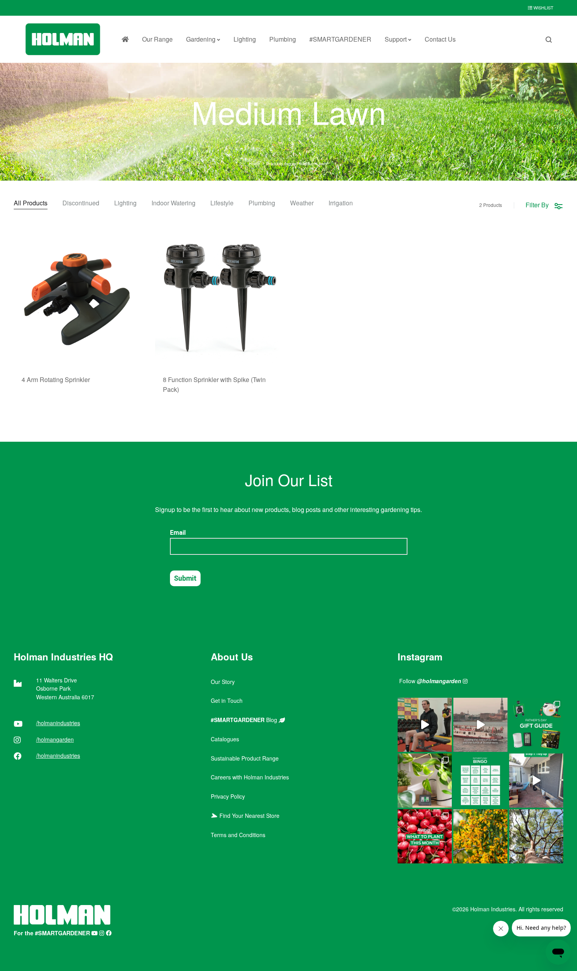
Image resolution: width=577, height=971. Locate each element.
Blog (245, 720)
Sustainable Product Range (245, 758)
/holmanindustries (58, 723)
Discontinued (80, 203)
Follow (430, 681)
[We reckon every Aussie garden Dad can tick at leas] (480, 780)
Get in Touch (227, 700)
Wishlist (542, 7)
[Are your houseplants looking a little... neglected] (425, 780)
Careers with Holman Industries (250, 777)
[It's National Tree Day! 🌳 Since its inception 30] (536, 836)
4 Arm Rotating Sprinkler (56, 379)
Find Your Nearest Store (247, 815)
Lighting (245, 39)
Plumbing (282, 39)
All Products (30, 203)
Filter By (537, 204)
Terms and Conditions (238, 835)
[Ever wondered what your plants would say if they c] (480, 725)
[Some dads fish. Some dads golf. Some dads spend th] (536, 725)
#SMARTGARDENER (340, 39)
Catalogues (225, 739)
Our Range (157, 39)
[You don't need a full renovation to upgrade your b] (536, 780)
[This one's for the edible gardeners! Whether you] (425, 836)
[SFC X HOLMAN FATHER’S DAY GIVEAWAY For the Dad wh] (425, 725)
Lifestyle (222, 203)
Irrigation (341, 203)
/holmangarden (55, 739)
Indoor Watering (173, 203)
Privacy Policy (228, 796)
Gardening (200, 39)
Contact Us (440, 39)
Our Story (223, 682)
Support (396, 39)
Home (254, 163)
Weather (302, 203)
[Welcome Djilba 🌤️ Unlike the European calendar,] (480, 836)
